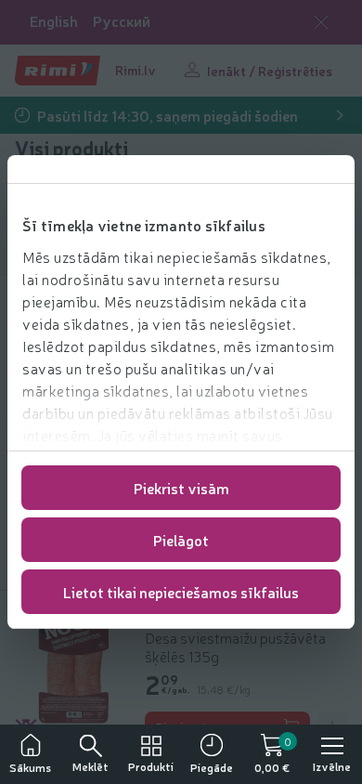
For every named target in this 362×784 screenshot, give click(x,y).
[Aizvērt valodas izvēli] (321, 22)
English (54, 21)
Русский (121, 21)
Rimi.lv (135, 69)
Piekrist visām (181, 487)
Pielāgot (181, 539)
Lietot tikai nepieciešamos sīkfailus (181, 591)
